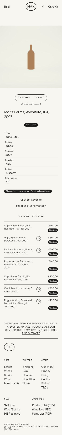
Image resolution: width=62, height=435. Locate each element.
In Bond (39, 97)
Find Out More (31, 333)
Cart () (53, 6)
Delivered (24, 97)
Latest (8, 366)
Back (7, 6)
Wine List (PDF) (41, 409)
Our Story (47, 366)
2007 (9, 155)
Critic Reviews (31, 199)
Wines (8, 371)
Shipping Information (31, 205)
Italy (8, 164)
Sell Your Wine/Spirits (12, 407)
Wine (9, 137)
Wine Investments (11, 381)
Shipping (28, 366)
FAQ (25, 371)
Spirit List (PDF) (42, 413)
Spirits (8, 375)
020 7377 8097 (11, 430)
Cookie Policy (45, 381)
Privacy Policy (45, 373)
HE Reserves (12, 413)
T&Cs (44, 387)
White (9, 146)
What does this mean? (31, 104)
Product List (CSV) (43, 405)
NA (7, 182)
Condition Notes (29, 381)
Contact (28, 375)
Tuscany (11, 173)
